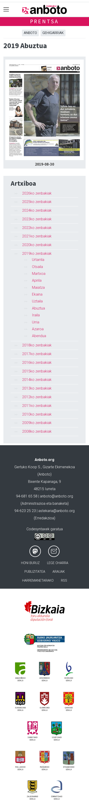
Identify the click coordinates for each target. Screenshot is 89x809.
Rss (64, 581)
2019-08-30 (44, 164)
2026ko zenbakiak (37, 193)
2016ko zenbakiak (37, 362)
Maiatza (38, 287)
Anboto (30, 33)
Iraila (36, 315)
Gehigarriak (53, 33)
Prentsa (44, 21)
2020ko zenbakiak (37, 245)
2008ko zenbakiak (37, 431)
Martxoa (38, 273)
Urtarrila (38, 260)
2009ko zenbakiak (37, 423)
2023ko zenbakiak (37, 219)
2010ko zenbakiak (37, 414)
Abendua (39, 336)
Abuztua (38, 308)
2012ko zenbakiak (37, 397)
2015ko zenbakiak (37, 371)
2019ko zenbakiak (37, 253)
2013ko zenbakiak (37, 388)
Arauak (58, 572)
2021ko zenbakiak (37, 236)
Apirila (37, 280)
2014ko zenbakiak (37, 379)
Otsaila (37, 267)
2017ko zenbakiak (37, 354)
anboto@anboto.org (56, 496)
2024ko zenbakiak (37, 210)
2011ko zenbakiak (37, 405)
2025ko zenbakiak (37, 202)
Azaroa (38, 329)
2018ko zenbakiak (37, 345)
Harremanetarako (38, 581)
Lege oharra (57, 563)
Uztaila (37, 301)
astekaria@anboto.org (56, 511)
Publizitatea (34, 572)
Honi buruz (30, 563)
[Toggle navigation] (6, 9)
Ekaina (37, 294)
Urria (35, 322)
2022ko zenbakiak (37, 228)
